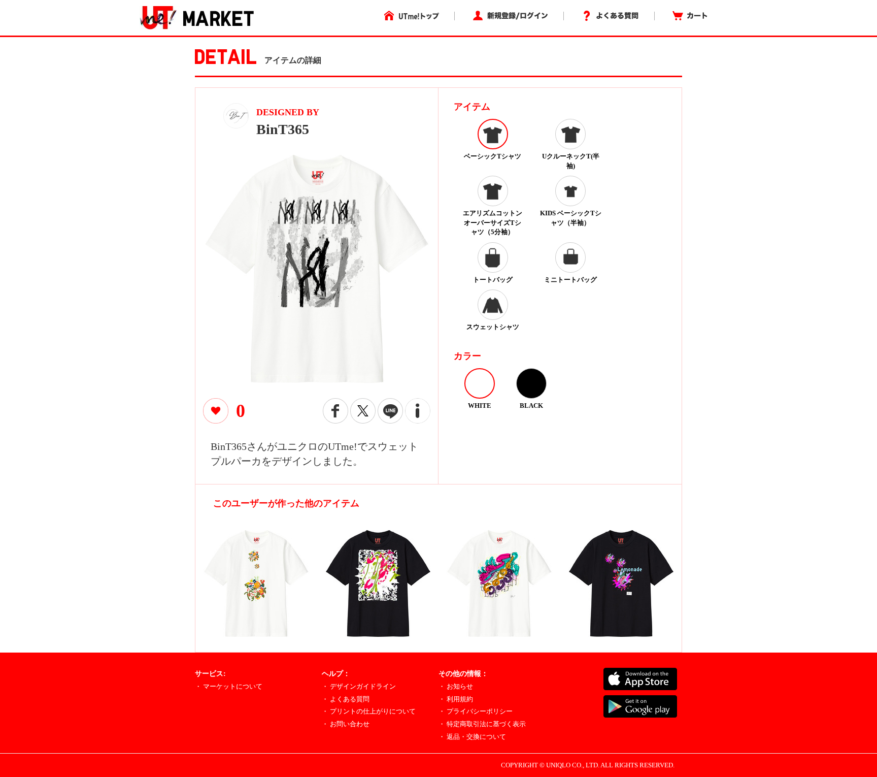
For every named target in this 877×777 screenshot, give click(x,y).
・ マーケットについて (228, 686)
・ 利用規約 (455, 699)
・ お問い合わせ (345, 724)
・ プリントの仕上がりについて (369, 711)
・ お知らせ (455, 686)
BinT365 (282, 129)
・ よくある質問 (345, 699)
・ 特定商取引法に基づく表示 (482, 724)
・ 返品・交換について (472, 736)
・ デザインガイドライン (359, 686)
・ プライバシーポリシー (475, 711)
